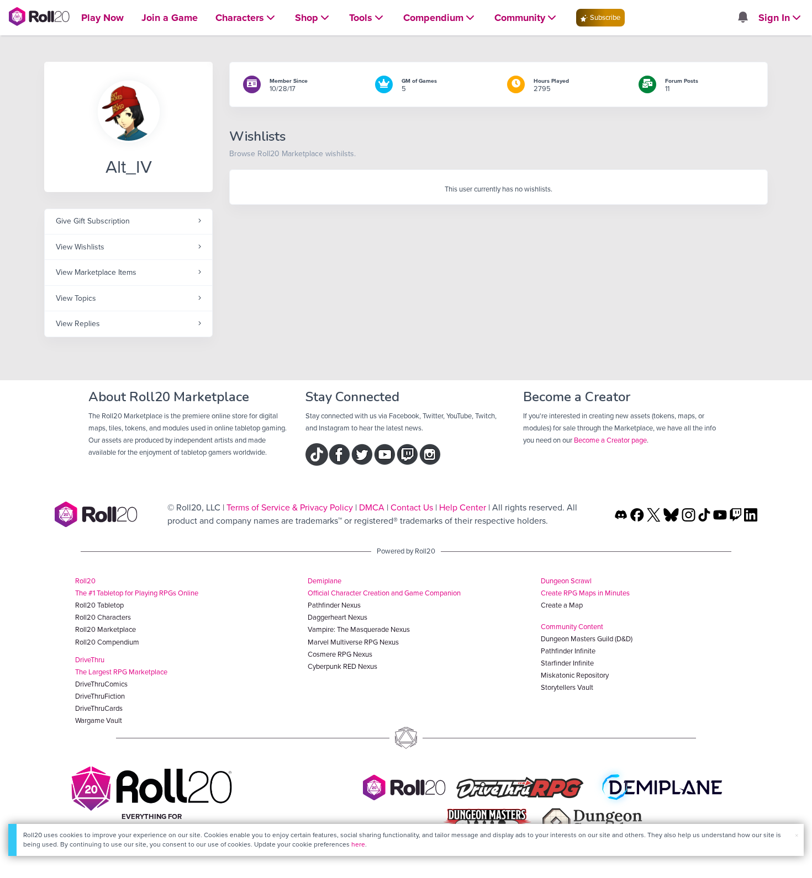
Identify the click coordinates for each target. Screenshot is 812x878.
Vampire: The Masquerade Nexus (359, 629)
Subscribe (604, 17)
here (358, 844)
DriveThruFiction (100, 696)
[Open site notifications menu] (742, 18)
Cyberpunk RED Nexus (342, 666)
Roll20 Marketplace (105, 629)
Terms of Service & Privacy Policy (289, 507)
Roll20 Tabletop (99, 605)
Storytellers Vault (567, 687)
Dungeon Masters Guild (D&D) (586, 639)
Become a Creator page (610, 440)
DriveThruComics (101, 684)
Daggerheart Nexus (337, 617)
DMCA (371, 507)
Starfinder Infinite (567, 663)
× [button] (796, 835)
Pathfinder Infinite (568, 651)
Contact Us (412, 507)
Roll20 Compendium (107, 642)
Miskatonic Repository (575, 675)
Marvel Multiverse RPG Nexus (353, 642)
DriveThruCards (99, 708)
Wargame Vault (98, 720)
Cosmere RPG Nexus (340, 654)
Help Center (462, 507)
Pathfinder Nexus (334, 605)
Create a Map (562, 605)
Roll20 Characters (103, 617)
